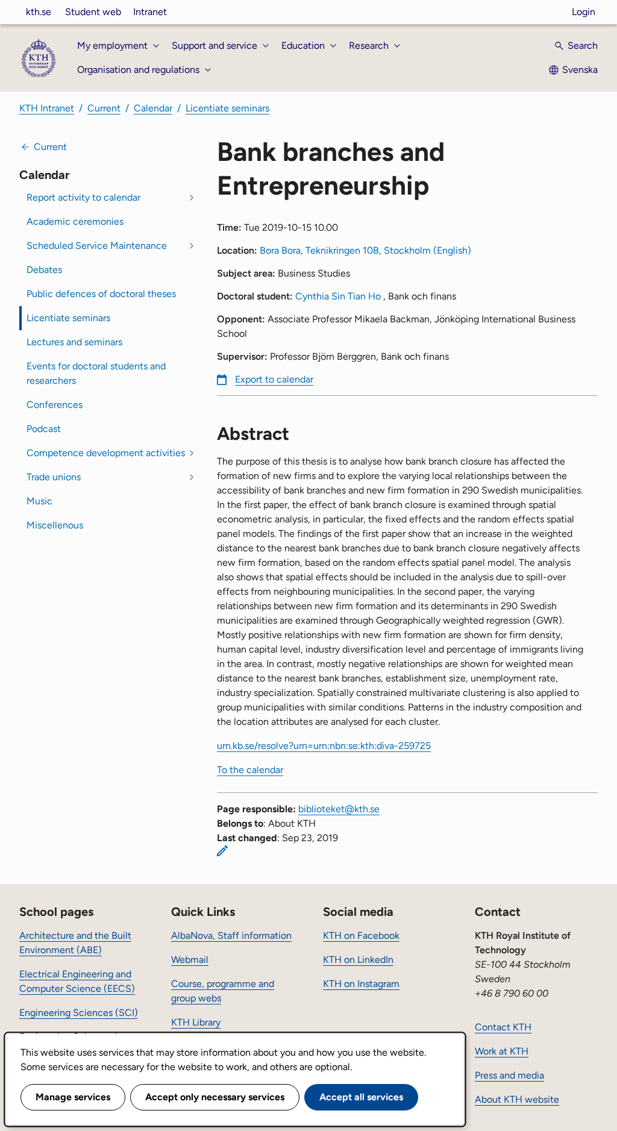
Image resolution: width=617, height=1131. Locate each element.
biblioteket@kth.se (339, 809)
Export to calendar (274, 379)
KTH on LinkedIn (358, 959)
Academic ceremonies (75, 221)
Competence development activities (106, 453)
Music (39, 501)
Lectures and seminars (74, 342)
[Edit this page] (222, 850)
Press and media (509, 1075)
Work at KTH (501, 1051)
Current (104, 108)
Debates (44, 269)
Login (583, 11)
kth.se (38, 11)
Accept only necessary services (214, 1097)
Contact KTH (503, 1027)
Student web (93, 11)
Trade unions (54, 477)
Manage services (73, 1097)
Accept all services (361, 1097)
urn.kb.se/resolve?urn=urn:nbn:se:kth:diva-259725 (324, 745)
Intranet (150, 11)
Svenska (580, 69)
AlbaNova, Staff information (231, 935)
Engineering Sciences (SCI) (78, 1012)
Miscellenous (55, 525)
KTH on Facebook (361, 935)
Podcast (44, 428)
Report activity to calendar (83, 197)
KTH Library (196, 1022)
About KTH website (517, 1099)
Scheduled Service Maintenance (97, 245)
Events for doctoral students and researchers (96, 373)
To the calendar (250, 769)
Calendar (153, 108)
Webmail (189, 959)
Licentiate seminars (227, 108)
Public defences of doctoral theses (101, 293)
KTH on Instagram (361, 983)
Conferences (55, 404)
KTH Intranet (46, 108)
